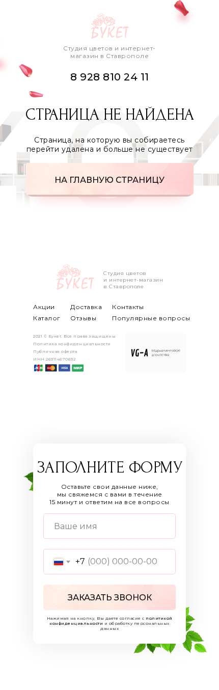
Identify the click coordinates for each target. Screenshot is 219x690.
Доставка (86, 307)
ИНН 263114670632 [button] (54, 359)
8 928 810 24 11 (109, 77)
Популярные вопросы (151, 318)
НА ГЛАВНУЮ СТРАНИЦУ (109, 180)
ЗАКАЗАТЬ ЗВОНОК (110, 597)
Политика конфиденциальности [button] (72, 343)
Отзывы (83, 318)
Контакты (128, 307)
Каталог (47, 318)
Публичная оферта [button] (55, 351)
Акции (44, 307)
